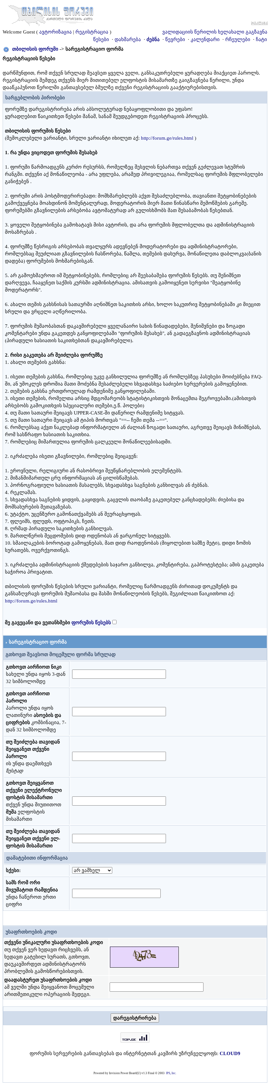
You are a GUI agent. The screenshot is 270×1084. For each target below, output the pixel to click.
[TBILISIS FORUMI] (51, 14)
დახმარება (128, 39)
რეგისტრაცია (91, 32)
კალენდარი (205, 39)
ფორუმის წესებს (91, 622)
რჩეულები (237, 39)
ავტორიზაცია (55, 32)
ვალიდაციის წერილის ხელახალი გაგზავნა (214, 32)
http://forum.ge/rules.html (167, 138)
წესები (101, 39)
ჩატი (261, 39)
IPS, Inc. (171, 1073)
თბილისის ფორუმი (35, 49)
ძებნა (153, 39)
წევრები (175, 39)
